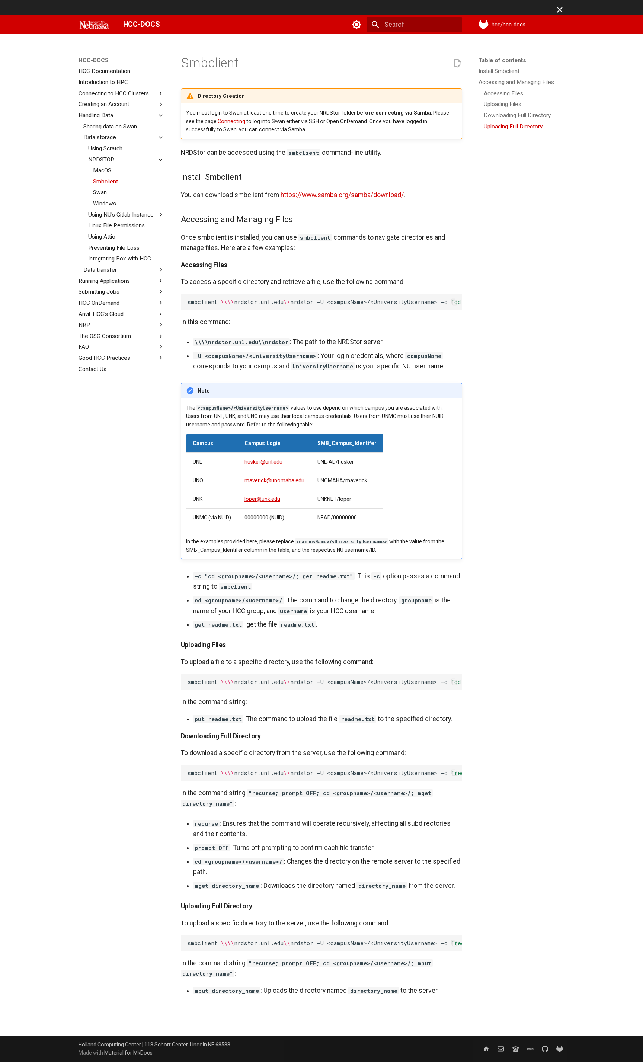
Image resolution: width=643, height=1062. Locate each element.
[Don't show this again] (559, 10)
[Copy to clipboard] (454, 302)
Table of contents (502, 60)
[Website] (486, 1048)
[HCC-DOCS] (94, 24)
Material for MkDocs (128, 1053)
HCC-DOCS (94, 60)
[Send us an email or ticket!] (500, 1048)
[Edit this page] (457, 63)
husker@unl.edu (263, 462)
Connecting (231, 121)
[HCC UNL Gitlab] (559, 1048)
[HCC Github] (544, 1048)
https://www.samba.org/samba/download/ (342, 195)
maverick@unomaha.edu (274, 480)
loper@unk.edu (262, 499)
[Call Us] (515, 1048)
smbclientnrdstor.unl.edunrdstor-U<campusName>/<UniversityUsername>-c (324, 302)
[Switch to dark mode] (357, 24)
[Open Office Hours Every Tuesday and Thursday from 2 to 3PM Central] (530, 1048)
